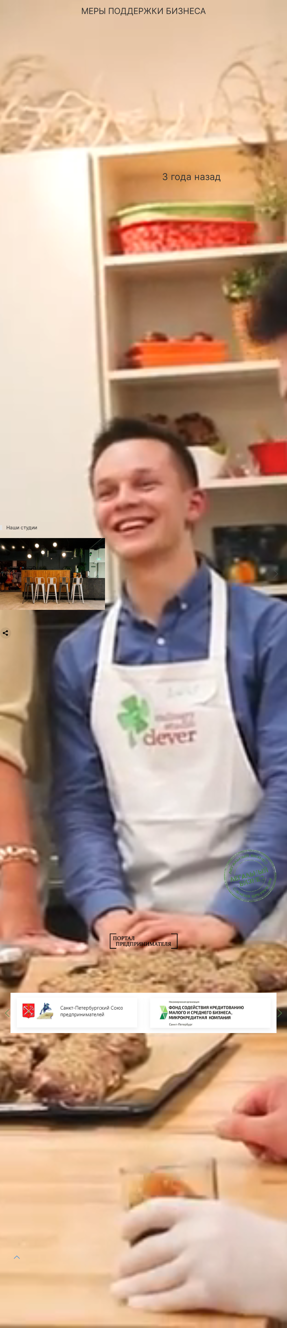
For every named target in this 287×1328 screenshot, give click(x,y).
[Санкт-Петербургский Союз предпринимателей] (77, 1012)
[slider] (52, 573)
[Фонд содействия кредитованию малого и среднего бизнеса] (210, 1012)
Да (63, 1275)
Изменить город (113, 1275)
